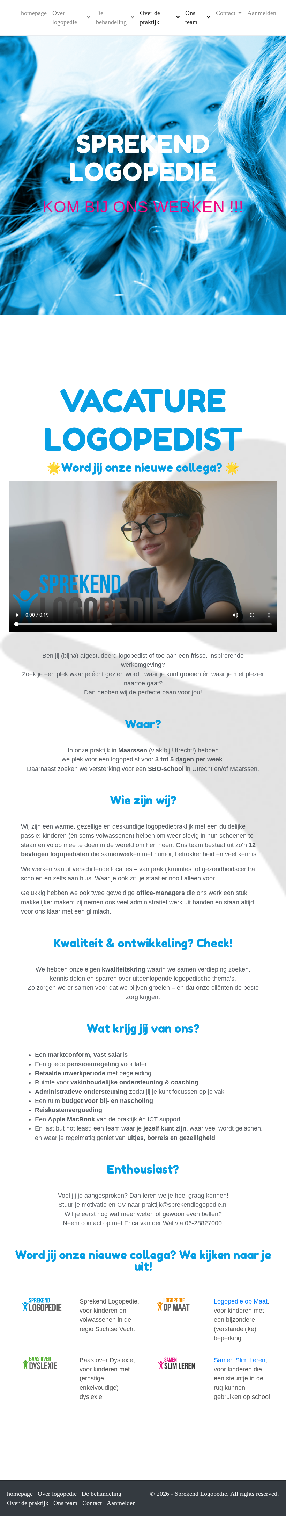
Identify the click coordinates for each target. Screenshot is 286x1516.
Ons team (191, 17)
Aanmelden (261, 12)
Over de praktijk (150, 17)
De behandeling (111, 17)
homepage (34, 12)
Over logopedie (64, 17)
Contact (225, 12)
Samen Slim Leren (239, 1360)
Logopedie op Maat (241, 1301)
